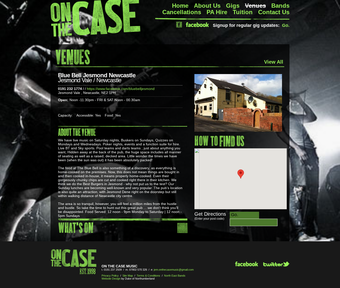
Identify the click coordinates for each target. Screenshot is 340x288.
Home (180, 5)
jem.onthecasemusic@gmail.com (174, 269)
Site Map (127, 275)
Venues (255, 5)
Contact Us (273, 12)
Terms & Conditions (148, 275)
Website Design (111, 278)
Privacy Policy (110, 275)
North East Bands (174, 275)
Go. (285, 25)
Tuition (243, 12)
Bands (280, 5)
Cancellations (181, 12)
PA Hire (217, 12)
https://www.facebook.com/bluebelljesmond (121, 89)
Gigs (232, 5)
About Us (207, 5)
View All (273, 62)
